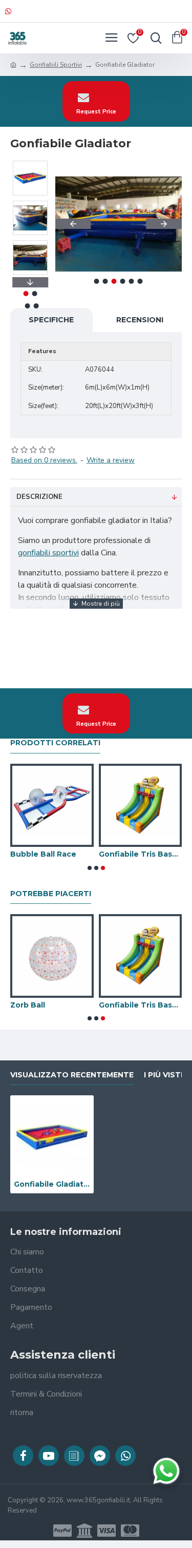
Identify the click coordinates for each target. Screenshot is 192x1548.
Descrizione (39, 496)
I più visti (163, 1075)
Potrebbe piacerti (50, 893)
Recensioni (139, 319)
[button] (73, 224)
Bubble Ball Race (43, 854)
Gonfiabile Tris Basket (140, 854)
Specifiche (51, 319)
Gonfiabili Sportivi (56, 65)
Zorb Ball (27, 1005)
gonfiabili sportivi (48, 552)
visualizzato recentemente (72, 1075)
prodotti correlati (55, 743)
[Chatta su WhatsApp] (166, 1471)
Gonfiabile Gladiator (52, 1184)
